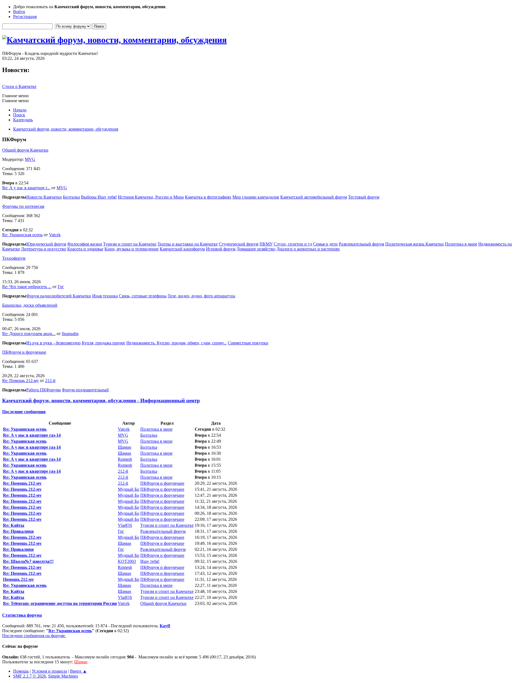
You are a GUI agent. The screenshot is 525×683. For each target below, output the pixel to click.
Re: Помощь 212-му (20, 380)
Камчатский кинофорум (182, 249)
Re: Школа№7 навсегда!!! (28, 561)
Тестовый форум (363, 197)
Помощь (21, 671)
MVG (30, 159)
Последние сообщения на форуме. (34, 635)
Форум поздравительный (85, 390)
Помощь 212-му (18, 579)
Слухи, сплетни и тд (293, 244)
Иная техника (105, 296)
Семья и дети (325, 244)
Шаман (124, 447)
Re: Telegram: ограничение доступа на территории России (60, 603)
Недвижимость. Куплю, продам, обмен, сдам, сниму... (176, 343)
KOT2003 (127, 561)
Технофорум (13, 258)
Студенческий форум (238, 244)
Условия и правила (49, 671)
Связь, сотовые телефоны (143, 296)
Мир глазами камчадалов (255, 197)
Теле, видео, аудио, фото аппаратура (201, 296)
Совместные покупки (248, 343)
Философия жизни (84, 244)
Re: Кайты (13, 525)
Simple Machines (63, 676)
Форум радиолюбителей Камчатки (58, 296)
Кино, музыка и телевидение (131, 249)
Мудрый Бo (128, 489)
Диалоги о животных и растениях (308, 249)
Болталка (71, 197)
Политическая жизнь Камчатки (414, 244)
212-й (50, 380)
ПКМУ (266, 244)
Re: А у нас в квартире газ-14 (32, 435)
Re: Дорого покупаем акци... (29, 333)
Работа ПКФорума (43, 390)
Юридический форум (46, 244)
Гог (61, 286)
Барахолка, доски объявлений (29, 305)
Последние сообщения (24, 411)
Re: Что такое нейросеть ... (26, 286)
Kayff (165, 625)
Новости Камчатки (44, 197)
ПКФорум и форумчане (24, 352)
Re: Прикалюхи (18, 531)
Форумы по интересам (23, 206)
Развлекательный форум (361, 244)
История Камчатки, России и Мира (151, 197)
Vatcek (55, 234)
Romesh (125, 459)
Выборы (89, 197)
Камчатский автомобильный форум (313, 197)
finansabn (70, 333)
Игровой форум (220, 249)
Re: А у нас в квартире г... (26, 187)
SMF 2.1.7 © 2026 (29, 676)
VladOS (125, 525)
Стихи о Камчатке (19, 86)
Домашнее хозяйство (256, 249)
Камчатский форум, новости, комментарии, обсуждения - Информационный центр (101, 400)
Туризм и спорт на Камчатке (129, 244)
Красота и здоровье (85, 249)
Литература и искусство (43, 249)
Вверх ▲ (78, 671)
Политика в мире (461, 244)
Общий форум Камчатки (25, 150)
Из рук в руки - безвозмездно (53, 343)
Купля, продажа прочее (103, 343)
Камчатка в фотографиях (208, 197)
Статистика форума (22, 615)
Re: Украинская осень (22, 234)
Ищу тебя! (107, 197)
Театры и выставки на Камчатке (188, 244)
